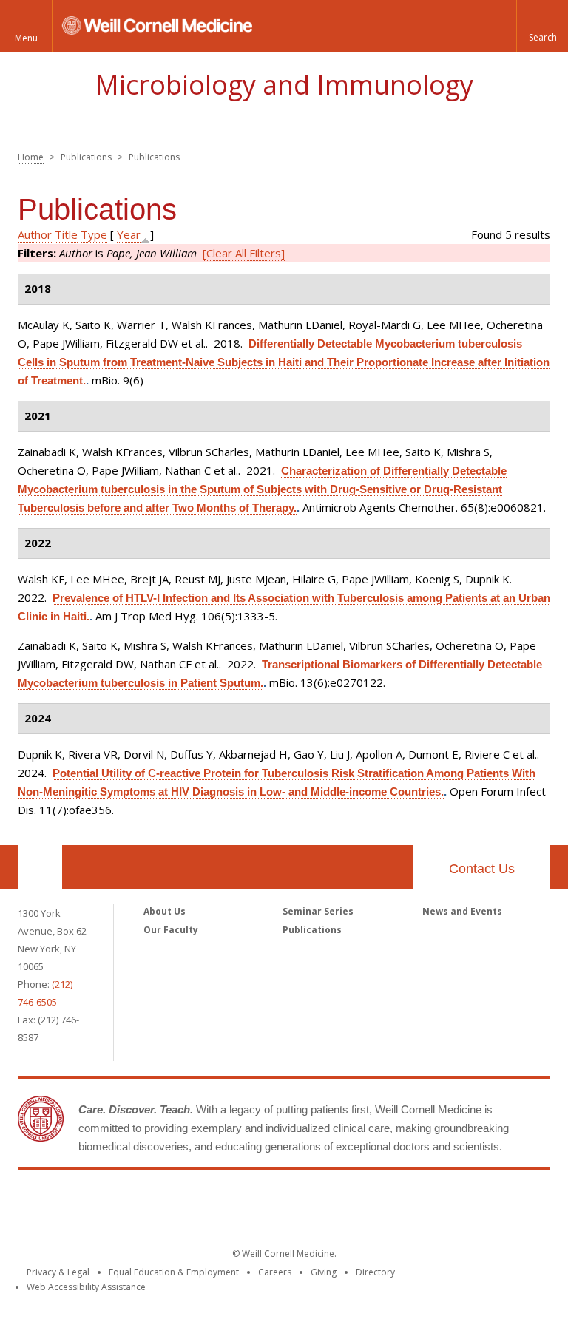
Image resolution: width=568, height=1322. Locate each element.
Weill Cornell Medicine (284, 1200)
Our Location (40, 867)
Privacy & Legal (58, 1272)
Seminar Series (318, 911)
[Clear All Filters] (244, 252)
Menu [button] (26, 38)
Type (94, 234)
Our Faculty (170, 929)
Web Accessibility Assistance (86, 1287)
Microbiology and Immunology (284, 85)
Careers (274, 1272)
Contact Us (482, 868)
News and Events (462, 911)
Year (129, 234)
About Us (164, 911)
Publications (312, 929)
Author (35, 234)
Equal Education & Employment (174, 1272)
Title (66, 234)
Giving (324, 1272)
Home (31, 157)
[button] (542, 26)
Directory (375, 1272)
